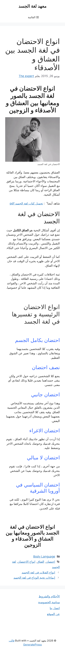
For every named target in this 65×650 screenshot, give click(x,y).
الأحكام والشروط (49, 596)
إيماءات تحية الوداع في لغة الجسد (34, 577)
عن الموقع (53, 614)
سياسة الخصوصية (49, 602)
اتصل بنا (55, 608)
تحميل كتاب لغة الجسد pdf (26, 203)
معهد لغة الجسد (32, 6)
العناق (40, 561)
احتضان (50, 561)
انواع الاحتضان (26, 561)
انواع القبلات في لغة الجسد (38, 572)
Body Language (44, 556)
